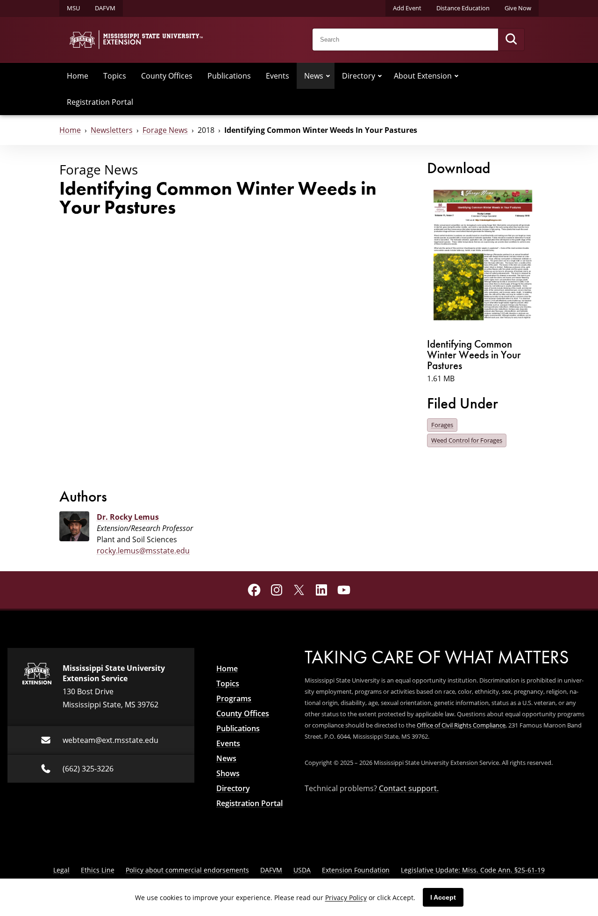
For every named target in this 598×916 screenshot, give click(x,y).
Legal (61, 869)
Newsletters (112, 130)
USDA (302, 869)
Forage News (165, 130)
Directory (358, 76)
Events (277, 76)
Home (77, 76)
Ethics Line (97, 869)
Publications (229, 76)
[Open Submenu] (328, 76)
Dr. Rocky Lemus (128, 517)
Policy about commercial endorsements (187, 869)
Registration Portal (100, 102)
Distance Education (463, 8)
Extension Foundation (356, 869)
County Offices (166, 76)
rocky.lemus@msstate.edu (143, 550)
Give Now (518, 8)
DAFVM (105, 8)
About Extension (423, 76)
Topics (114, 76)
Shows (228, 773)
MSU (73, 8)
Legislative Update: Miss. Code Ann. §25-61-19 (473, 869)
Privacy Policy (346, 897)
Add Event (407, 8)
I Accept (443, 897)
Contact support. (409, 788)
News (313, 76)
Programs (233, 698)
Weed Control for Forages (466, 440)
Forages (442, 425)
